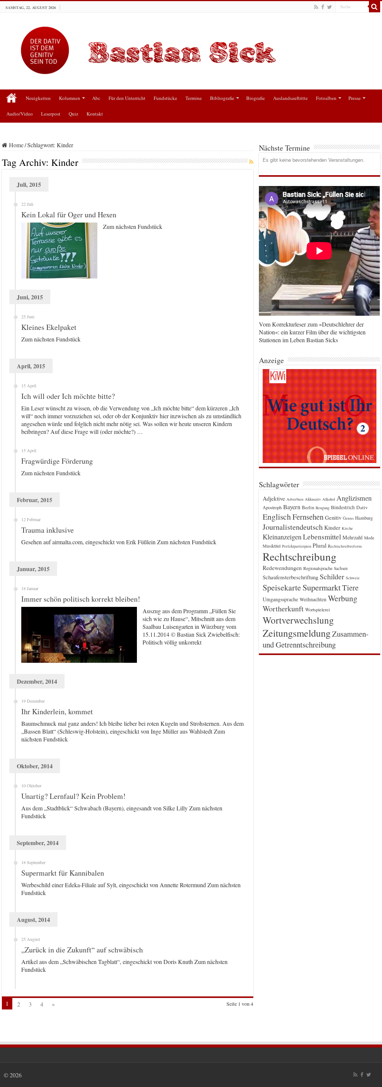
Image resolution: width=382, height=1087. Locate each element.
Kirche (347, 528)
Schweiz (353, 577)
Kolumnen (69, 98)
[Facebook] (322, 7)
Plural (319, 545)
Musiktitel (272, 546)
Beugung (322, 507)
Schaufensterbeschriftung (290, 577)
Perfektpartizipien (296, 546)
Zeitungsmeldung (297, 632)
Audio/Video (19, 113)
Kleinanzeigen (282, 536)
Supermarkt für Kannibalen (62, 873)
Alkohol (328, 499)
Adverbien (294, 499)
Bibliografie (222, 98)
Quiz (73, 113)
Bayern (291, 506)
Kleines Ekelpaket (48, 327)
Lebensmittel (322, 536)
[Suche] (374, 6)
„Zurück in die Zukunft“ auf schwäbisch (82, 950)
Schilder (332, 576)
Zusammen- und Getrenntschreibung (316, 639)
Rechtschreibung (299, 556)
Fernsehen (307, 516)
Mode (369, 538)
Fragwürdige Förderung (57, 461)
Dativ (362, 507)
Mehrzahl (352, 537)
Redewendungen (282, 567)
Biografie (255, 98)
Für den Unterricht (127, 98)
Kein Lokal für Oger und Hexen (68, 214)
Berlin (308, 507)
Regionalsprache (317, 568)
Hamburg (364, 518)
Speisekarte (282, 587)
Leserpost (50, 113)
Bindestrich (343, 507)
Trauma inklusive (47, 530)
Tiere (350, 587)
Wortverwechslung (298, 620)
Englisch (277, 516)
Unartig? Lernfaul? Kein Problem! (73, 796)
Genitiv (333, 517)
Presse (354, 98)
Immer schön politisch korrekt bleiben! (80, 599)
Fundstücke (165, 98)
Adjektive (274, 498)
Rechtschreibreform (345, 546)
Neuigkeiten (38, 98)
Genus (348, 518)
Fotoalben (326, 98)
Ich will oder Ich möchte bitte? (68, 396)
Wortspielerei (317, 609)
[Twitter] (329, 7)
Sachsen (341, 568)
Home (15, 145)
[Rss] (316, 7)
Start (11, 97)
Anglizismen (354, 497)
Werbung (342, 598)
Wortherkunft (283, 609)
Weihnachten (313, 599)
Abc (96, 98)
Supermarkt (322, 587)
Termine (193, 98)
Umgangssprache (280, 599)
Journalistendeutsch (293, 527)
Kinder (332, 527)
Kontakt (95, 113)
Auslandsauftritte (290, 98)
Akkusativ (313, 499)
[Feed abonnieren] (251, 161)
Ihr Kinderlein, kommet (57, 711)
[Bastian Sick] (191, 48)
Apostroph (272, 507)
